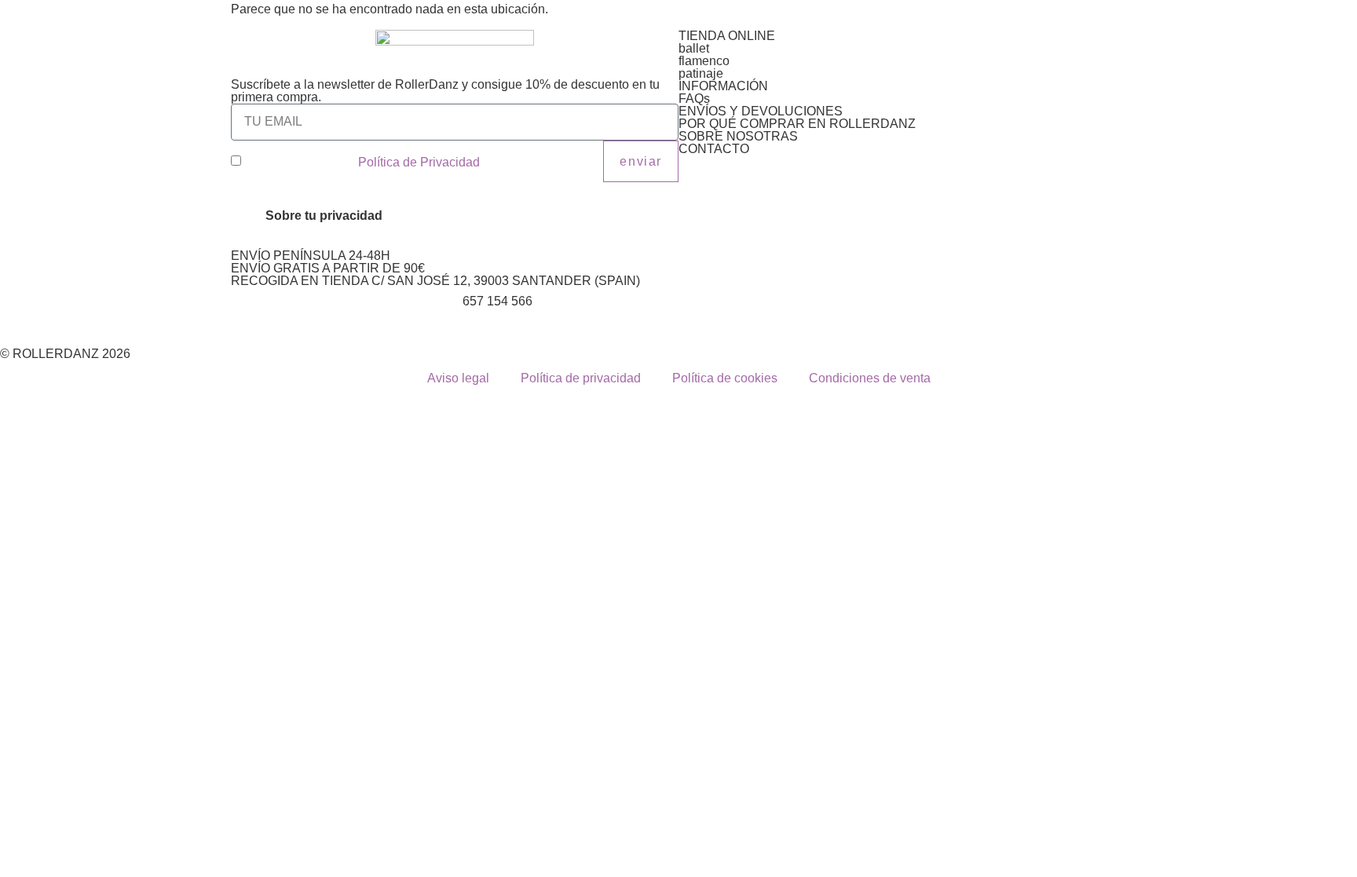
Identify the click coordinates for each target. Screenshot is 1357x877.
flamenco (704, 61)
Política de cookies (724, 378)
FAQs (694, 98)
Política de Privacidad (419, 162)
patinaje (700, 73)
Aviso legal (458, 378)
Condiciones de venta (870, 378)
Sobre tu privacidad (323, 215)
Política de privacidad (581, 378)
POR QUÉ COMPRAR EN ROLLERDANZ (797, 123)
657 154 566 (497, 301)
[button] (454, 216)
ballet (693, 48)
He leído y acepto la (362, 162)
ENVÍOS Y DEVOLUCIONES (760, 111)
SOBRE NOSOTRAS (738, 136)
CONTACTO (713, 148)
